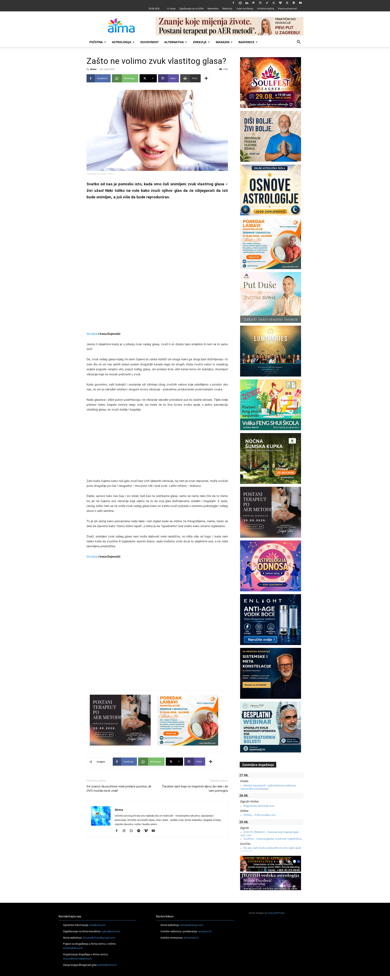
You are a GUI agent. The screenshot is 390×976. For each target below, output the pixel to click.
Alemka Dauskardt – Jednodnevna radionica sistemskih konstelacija (268, 787)
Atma (93, 69)
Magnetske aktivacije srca (258, 806)
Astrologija (121, 42)
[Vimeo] (280, 3)
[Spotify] (140, 831)
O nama (171, 8)
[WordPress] (294, 3)
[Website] (287, 3)
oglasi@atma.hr (110, 931)
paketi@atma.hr (107, 965)
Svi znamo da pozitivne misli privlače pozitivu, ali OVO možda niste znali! (119, 789)
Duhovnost (149, 42)
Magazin (222, 42)
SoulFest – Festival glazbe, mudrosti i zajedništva (272, 839)
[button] (298, 42)
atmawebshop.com (191, 925)
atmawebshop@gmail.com (98, 937)
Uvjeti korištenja (244, 8)
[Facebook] (233, 3)
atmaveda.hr (191, 937)
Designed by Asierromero (100, 173)
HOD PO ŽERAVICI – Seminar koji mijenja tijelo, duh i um (269, 833)
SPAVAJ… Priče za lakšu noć (259, 815)
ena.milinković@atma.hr (77, 958)
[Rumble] (260, 3)
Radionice (246, 42)
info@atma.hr (97, 925)
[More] (206, 78)
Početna (96, 42)
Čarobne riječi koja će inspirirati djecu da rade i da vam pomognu (195, 789)
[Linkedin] (247, 3)
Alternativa (174, 42)
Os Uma (92, 333)
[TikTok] (267, 3)
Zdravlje (200, 42)
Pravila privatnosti (287, 8)
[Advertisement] (157, 266)
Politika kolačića (265, 8)
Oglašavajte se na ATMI (191, 8)
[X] (274, 3)
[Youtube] (300, 3)
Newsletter (213, 8)
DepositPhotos (276, 912)
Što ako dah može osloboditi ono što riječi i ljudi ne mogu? (270, 849)
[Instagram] (240, 3)
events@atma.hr (73, 948)
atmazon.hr (205, 931)
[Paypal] (253, 3)
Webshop (227, 8)
